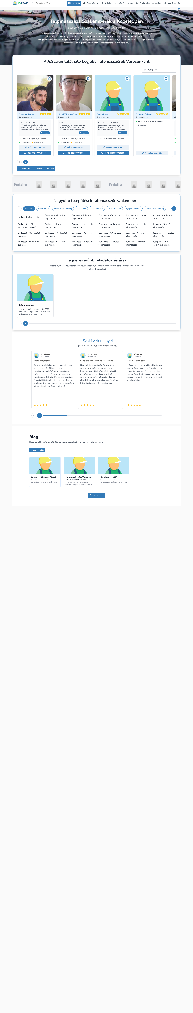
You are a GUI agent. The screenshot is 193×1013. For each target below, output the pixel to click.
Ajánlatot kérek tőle (36, 147)
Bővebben (45, 133)
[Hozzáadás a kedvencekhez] (179, 9)
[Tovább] (25, 162)
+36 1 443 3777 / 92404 (37, 153)
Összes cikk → (96, 495)
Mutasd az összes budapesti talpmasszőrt (36, 168)
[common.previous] (19, 162)
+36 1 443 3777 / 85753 (114, 153)
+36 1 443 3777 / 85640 (75, 153)
